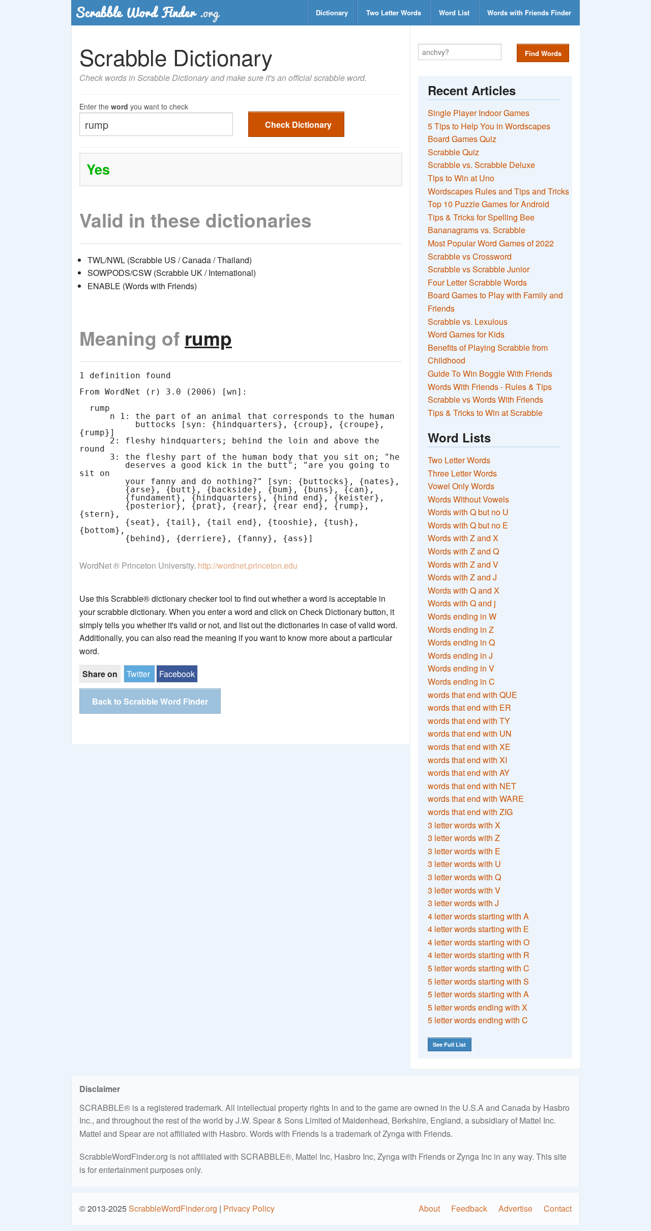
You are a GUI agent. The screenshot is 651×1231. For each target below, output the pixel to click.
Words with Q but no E (468, 525)
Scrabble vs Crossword (470, 256)
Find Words (543, 53)
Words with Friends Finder (529, 12)
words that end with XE (469, 746)
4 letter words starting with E (478, 929)
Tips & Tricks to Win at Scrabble (485, 412)
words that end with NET (472, 786)
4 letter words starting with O (478, 942)
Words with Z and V (463, 564)
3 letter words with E (464, 851)
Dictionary (332, 12)
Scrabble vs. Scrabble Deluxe (481, 165)
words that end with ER (469, 707)
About (429, 1208)
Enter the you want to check (133, 105)
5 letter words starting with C (478, 968)
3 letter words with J (463, 903)
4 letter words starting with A (478, 916)
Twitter (138, 674)
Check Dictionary (298, 124)
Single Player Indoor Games (478, 113)
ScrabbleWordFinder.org (173, 1208)
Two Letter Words (393, 12)
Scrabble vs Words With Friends (485, 399)
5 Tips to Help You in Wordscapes (489, 126)
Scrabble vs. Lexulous (468, 321)
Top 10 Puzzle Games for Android (488, 204)
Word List (454, 12)
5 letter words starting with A (478, 994)
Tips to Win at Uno (461, 178)
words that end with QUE (472, 695)
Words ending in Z (461, 629)
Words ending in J (460, 655)
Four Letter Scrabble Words (477, 282)
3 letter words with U (464, 864)
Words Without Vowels (468, 499)
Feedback (469, 1208)
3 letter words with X (464, 825)
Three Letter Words (462, 473)
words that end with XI (467, 760)
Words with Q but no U (468, 512)
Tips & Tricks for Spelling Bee (481, 217)
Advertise (515, 1208)
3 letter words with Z (464, 838)
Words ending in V (461, 668)
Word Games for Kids (466, 334)
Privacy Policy (249, 1208)
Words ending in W (462, 616)
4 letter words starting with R (478, 955)
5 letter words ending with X (477, 1007)
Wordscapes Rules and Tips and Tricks (498, 191)
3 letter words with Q (464, 877)
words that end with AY (469, 772)
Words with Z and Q (463, 551)
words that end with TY (469, 720)
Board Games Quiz (462, 139)
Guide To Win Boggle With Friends (490, 373)
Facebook (177, 674)
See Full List (449, 1044)
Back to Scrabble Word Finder (150, 701)
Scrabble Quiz (453, 152)
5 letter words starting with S (478, 981)
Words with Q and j (462, 603)
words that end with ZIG (470, 812)
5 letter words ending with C (478, 1020)
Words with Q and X (463, 590)
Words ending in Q (461, 642)
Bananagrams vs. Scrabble (476, 230)
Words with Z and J (462, 577)
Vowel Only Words (461, 486)
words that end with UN (470, 733)
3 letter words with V (464, 890)
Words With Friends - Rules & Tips (490, 387)
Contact (558, 1208)
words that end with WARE (476, 798)
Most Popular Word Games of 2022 (491, 243)
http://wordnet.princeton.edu (248, 565)
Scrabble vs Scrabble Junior (478, 269)
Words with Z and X (463, 538)
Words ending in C (461, 681)
